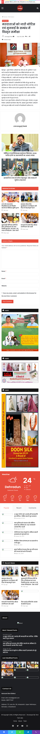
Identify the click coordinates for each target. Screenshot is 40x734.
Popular (6, 508)
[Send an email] (13, 36)
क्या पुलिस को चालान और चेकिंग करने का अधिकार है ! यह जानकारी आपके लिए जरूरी (24, 525)
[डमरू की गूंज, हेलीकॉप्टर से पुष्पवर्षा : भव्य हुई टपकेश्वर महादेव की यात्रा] (20, 680)
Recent (19, 508)
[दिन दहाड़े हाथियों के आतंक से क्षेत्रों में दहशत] (29, 595)
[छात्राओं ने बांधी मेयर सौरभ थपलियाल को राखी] (29, 218)
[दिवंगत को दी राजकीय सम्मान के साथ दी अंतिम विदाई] (33, 672)
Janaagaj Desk (9, 36)
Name (4, 271)
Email (4, 278)
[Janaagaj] (20, 8)
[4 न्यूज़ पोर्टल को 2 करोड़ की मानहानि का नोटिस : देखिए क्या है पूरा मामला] (7, 516)
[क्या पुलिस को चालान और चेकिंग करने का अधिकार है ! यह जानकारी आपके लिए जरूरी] (7, 525)
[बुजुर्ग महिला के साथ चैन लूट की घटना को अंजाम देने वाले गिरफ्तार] (7, 552)
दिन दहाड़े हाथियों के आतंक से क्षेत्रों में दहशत (29, 603)
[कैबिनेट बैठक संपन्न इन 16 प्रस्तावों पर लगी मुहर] (7, 543)
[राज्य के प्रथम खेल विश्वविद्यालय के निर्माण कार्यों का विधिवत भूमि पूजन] (10, 197)
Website (4, 286)
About (20, 721)
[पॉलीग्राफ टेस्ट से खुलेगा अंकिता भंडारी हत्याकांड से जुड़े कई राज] (7, 534)
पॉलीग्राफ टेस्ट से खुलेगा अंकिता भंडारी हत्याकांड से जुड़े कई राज (26, 533)
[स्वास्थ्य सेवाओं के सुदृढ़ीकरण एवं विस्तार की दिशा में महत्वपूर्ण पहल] (29, 197)
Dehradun (11, 17)
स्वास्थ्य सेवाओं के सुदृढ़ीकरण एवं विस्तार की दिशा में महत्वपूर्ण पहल (29, 206)
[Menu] (2, 9)
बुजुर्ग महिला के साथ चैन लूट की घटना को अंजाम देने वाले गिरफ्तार (26, 550)
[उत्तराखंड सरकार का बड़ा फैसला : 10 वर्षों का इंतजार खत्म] (33, 680)
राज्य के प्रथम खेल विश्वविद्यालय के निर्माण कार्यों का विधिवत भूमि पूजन (10, 206)
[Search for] (38, 9)
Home (5, 17)
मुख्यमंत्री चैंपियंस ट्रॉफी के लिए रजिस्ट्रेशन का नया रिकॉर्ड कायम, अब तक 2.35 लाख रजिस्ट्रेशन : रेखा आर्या (10, 227)
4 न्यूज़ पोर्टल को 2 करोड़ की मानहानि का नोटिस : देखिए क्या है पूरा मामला (26, 515)
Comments (32, 508)
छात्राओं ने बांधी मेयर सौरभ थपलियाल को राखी (29, 226)
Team (25, 721)
